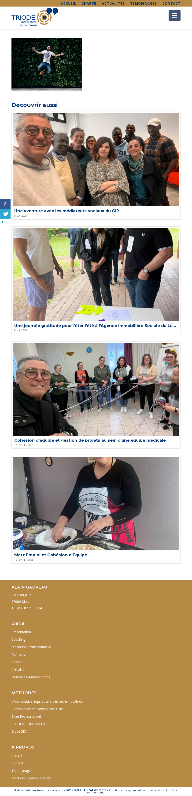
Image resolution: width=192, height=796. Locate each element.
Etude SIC (18, 731)
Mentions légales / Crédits (31, 778)
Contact (171, 3)
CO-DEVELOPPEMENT (28, 724)
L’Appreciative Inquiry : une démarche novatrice (47, 701)
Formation (19, 654)
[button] (175, 15)
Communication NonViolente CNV (37, 709)
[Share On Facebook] (5, 204)
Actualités (113, 3)
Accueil (68, 3)
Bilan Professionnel (26, 716)
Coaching (18, 639)
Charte (89, 3)
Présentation (21, 632)
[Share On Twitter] (5, 214)
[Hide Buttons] (2, 221)
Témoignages (143, 3)
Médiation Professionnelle (31, 647)
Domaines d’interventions (30, 677)
